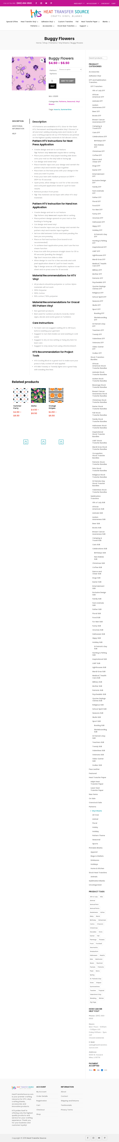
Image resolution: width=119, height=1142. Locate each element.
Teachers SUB (98, 742)
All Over (95, 815)
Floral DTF (96, 201)
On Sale (92, 798)
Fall (98, 936)
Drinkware (95, 860)
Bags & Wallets (97, 856)
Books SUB (96, 528)
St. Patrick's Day (95, 979)
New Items (93, 794)
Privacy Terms (67, 1110)
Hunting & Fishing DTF (99, 242)
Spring (92, 975)
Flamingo (93, 940)
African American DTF (98, 95)
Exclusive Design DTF (99, 181)
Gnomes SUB (97, 630)
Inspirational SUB (99, 659)
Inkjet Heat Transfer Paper (97, 782)
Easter (92, 936)
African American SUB (98, 508)
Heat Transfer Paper (89, 22)
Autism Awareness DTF (98, 106)
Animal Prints (94, 908)
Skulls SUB (96, 717)
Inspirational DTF (99, 247)
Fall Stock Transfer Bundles (99, 414)
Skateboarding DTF (100, 318)
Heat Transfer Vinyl (28, 22)
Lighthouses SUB (99, 667)
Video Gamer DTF (98, 348)
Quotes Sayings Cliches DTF (99, 287)
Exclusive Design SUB (99, 593)
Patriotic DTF (97, 278)
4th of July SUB (98, 502)
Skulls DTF (96, 305)
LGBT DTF (96, 251)
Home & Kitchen (97, 868)
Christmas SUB (98, 563)
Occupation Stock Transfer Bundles (98, 455)
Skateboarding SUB (100, 730)
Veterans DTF (98, 342)
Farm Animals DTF (98, 192)
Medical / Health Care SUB (99, 676)
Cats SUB (96, 544)
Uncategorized (95, 885)
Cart (114, 3)
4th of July (94, 897)
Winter (101, 998)
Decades (93, 932)
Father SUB (96, 609)
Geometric (94, 947)
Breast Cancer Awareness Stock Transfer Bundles (99, 393)
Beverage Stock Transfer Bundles (99, 386)
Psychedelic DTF (99, 282)
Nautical (99, 963)
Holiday (95, 831)
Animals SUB (97, 513)
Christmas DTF (98, 151)
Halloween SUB (98, 634)
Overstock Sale (95, 802)
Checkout (105, 3)
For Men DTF (97, 209)
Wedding (93, 998)
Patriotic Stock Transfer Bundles (99, 463)
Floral (94, 823)
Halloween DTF (98, 222)
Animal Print (94, 904)
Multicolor (98, 959)
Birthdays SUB (100, 553)
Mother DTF (97, 274)
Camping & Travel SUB (97, 539)
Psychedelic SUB (99, 694)
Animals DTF (97, 101)
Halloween (93, 955)
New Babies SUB (99, 558)
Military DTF (97, 270)
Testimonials (66, 1105)
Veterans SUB (98, 755)
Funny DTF (96, 214)
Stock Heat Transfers (66, 26)
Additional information (18, 127)
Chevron (100, 924)
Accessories (47, 26)
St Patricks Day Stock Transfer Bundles (98, 483)
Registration (41, 1101)
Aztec (102, 912)
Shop (45, 43)
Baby (92, 916)
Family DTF (96, 187)
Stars (92, 983)
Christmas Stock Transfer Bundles (99, 401)
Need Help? (78, 3)
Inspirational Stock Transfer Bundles (98, 434)
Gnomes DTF (97, 218)
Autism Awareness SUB (98, 518)
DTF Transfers (96, 86)
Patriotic (101, 967)
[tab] (21, 121)
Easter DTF (96, 170)
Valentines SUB (98, 750)
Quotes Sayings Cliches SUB (99, 699)
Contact (64, 1096)
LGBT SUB (96, 663)
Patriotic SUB (97, 690)
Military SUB (97, 682)
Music (92, 963)
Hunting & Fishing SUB (99, 654)
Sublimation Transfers (96, 497)
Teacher (93, 990)
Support (83, 26)
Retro (98, 971)
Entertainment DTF (98, 175)
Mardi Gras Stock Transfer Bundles (99, 448)
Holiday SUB (97, 642)
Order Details (42, 1096)
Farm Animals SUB (98, 604)
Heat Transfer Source (36, 1138)
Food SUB (96, 617)
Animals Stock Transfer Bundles (99, 373)
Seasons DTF (97, 301)
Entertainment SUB (98, 587)
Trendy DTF (97, 334)
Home (38, 43)
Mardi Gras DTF (98, 259)
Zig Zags (93, 1002)
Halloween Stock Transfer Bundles (99, 426)
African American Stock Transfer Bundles (99, 365)
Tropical (101, 990)
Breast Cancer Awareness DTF (98, 121)
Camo (92, 924)
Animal (95, 819)
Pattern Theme (98, 835)
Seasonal (71, 101)
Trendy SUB (97, 746)
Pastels (92, 967)
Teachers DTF (98, 330)
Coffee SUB (97, 567)
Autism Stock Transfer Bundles (99, 380)
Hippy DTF (96, 226)
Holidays (94, 864)
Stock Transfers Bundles (97, 358)
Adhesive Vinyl (47, 22)
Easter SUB (96, 582)
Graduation (94, 951)
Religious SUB (98, 705)
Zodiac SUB (97, 765)
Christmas (94, 928)
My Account (92, 3)
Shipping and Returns (70, 1101)
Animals (94, 876)
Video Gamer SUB (98, 760)
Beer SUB (96, 523)
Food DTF (96, 205)
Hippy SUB (96, 638)
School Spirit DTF (99, 297)
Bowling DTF (99, 313)
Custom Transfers (65, 22)
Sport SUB (96, 721)
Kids (91, 959)
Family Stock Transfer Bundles (99, 420)
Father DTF (96, 197)
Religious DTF (97, 293)
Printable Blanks (95, 848)
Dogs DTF (96, 166)
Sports (95, 844)
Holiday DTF (97, 230)
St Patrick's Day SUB (100, 647)
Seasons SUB (97, 713)
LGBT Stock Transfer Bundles (99, 441)
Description (18, 121)
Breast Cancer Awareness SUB (98, 533)
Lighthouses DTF (99, 255)
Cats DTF (96, 132)
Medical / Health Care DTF (99, 264)
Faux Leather (94, 769)
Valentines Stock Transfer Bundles (99, 491)
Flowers (101, 940)
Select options (25, 442)
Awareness (94, 912)
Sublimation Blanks (97, 881)
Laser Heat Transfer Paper (97, 789)
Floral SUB (96, 613)
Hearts (102, 955)
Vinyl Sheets (64, 43)
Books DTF (96, 115)
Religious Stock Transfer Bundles (99, 476)
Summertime (66, 109)
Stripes (98, 983)
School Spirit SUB (99, 709)
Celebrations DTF (99, 136)
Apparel (94, 852)
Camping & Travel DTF (97, 127)
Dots (100, 932)
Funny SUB (96, 626)
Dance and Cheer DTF (97, 160)
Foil (77, 22)
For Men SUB (97, 622)
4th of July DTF (98, 90)
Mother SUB (97, 686)
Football (99, 944)
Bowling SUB (99, 725)
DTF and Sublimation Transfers (97, 81)
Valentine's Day (95, 994)
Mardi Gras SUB (98, 671)
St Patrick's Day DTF (100, 235)
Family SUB (96, 599)
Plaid (91, 971)
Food (91, 944)
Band (98, 916)
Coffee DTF (97, 155)
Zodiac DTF (97, 353)
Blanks (105, 22)
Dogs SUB (96, 578)
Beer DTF (96, 111)
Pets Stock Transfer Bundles (99, 469)
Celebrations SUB (99, 548)
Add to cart (67, 81)
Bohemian (102, 920)
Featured (93, 773)
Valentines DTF (98, 338)
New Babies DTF (99, 146)
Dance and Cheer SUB (97, 572)
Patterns (34, 26)
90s (101, 897)
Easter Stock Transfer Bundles (99, 407)
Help (52, 86)
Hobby (95, 827)
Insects (57, 109)
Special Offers (12, 22)
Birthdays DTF (100, 141)
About (63, 1092)
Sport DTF (96, 309)
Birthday (93, 920)
